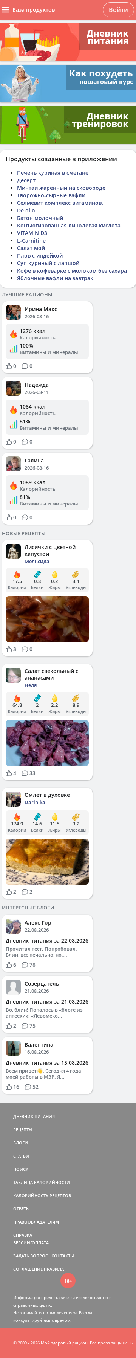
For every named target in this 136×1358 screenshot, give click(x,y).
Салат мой (31, 248)
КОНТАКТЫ (62, 1256)
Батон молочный (40, 217)
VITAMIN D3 (32, 233)
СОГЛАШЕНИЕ (28, 1269)
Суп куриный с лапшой (48, 263)
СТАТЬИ (21, 1156)
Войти (118, 10)
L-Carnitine (31, 240)
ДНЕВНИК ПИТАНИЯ (34, 1116)
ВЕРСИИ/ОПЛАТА (31, 1242)
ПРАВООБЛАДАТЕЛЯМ (36, 1222)
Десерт (26, 180)
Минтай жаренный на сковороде (61, 187)
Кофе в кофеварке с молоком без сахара (72, 270)
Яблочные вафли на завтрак (55, 278)
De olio (26, 210)
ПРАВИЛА (54, 1269)
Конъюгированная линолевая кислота (69, 225)
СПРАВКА (22, 1235)
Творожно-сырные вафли (51, 195)
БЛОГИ (20, 1143)
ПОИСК (20, 1169)
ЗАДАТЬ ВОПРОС (30, 1256)
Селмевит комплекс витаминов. (60, 202)
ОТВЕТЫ (21, 1209)
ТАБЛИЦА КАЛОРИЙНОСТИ (41, 1182)
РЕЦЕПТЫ (22, 1129)
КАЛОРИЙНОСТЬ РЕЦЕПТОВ (42, 1195)
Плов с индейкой (40, 255)
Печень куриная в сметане (52, 172)
